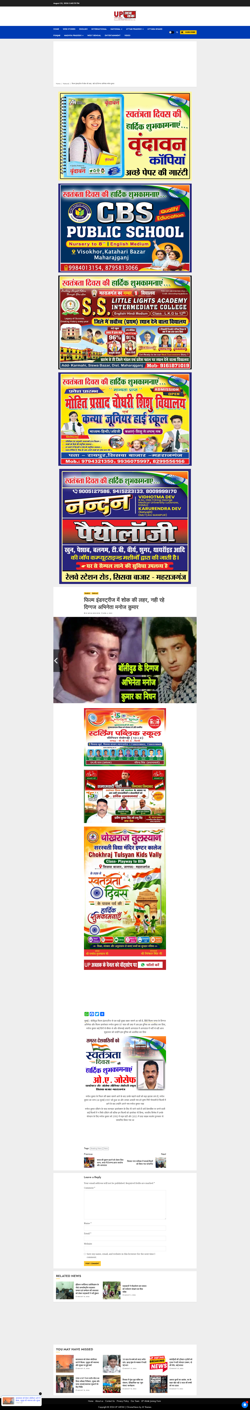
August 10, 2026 (83, 1297)
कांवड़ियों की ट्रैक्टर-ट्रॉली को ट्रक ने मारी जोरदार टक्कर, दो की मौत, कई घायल (158, 1364)
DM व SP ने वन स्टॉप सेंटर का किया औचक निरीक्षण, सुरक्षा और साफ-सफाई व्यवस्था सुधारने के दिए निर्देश (65, 1384)
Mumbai (87, 593)
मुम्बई (86, 1020)
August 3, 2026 (130, 1295)
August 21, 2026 (83, 1368)
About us (99, 1401)
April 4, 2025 (107, 613)
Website (88, 1243)
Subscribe (190, 32)
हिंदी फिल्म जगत (151, 1020)
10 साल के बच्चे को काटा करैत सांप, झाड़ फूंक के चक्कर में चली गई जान (112, 1364)
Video (127, 35)
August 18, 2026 (83, 1390)
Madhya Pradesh (73, 35)
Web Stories (69, 29)
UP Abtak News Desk (93, 613)
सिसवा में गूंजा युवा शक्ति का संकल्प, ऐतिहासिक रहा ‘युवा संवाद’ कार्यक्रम (112, 1384)
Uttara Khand (155, 29)
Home (56, 29)
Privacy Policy (123, 1401)
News (106, 1148)
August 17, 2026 (177, 1389)
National (115, 29)
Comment (89, 1187)
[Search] (177, 32)
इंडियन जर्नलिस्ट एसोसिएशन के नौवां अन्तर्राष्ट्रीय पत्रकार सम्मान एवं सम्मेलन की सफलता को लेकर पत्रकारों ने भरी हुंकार (65, 1290)
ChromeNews (132, 1407)
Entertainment (113, 35)
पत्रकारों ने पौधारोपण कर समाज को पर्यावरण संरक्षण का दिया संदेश (112, 1290)
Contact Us (110, 1401)
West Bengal (94, 35)
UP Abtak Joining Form (151, 1401)
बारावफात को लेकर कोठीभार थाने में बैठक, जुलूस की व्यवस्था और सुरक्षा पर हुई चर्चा (65, 1364)
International (99, 29)
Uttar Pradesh (134, 29)
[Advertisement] (125, 63)
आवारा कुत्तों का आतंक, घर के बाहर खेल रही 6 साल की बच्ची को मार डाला (158, 1384)
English (83, 29)
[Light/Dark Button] (171, 32)
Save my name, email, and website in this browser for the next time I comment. (121, 1255)
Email (87, 1233)
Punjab (56, 35)
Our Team (135, 1401)
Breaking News (96, 1148)
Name (88, 1223)
